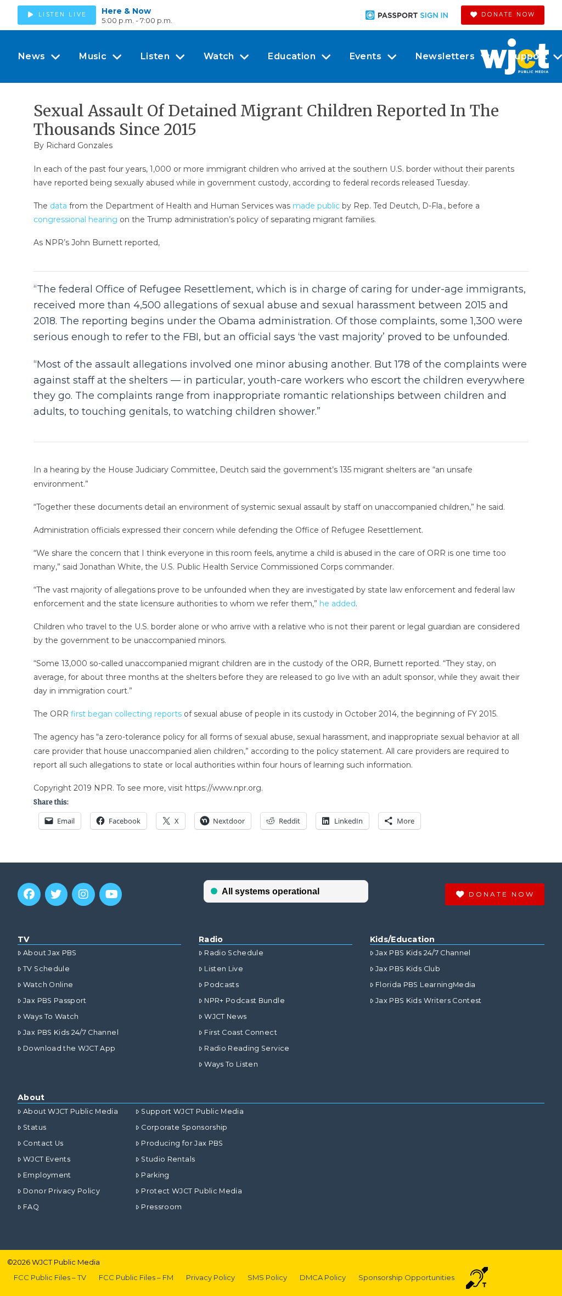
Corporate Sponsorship (184, 1127)
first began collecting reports (126, 714)
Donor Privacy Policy (61, 1191)
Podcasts (221, 985)
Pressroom (161, 1207)
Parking (155, 1175)
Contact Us (43, 1143)
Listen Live (223, 969)
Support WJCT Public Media (192, 1111)
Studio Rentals (168, 1159)
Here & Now (126, 11)
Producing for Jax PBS (182, 1143)
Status (34, 1127)
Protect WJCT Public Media (191, 1191)
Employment (47, 1175)
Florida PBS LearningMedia (425, 985)
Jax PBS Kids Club (407, 969)
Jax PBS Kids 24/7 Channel (71, 1032)
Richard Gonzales (79, 145)
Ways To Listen (231, 1064)
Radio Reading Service (246, 1048)
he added (337, 603)
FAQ (31, 1207)
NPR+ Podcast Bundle (244, 1000)
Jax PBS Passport (55, 1000)
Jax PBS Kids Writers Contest (428, 1000)
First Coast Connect (240, 1032)
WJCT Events (46, 1159)
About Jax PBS (50, 953)
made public (317, 206)
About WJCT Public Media (70, 1111)
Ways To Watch (51, 1016)
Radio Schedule (233, 953)
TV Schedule (46, 969)
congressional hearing (75, 219)
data (58, 206)
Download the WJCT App (69, 1048)
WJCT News (225, 1016)
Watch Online (48, 985)
